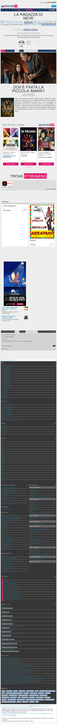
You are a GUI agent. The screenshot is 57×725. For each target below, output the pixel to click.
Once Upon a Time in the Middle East (9, 558)
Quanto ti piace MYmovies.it (8, 360)
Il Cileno (3, 496)
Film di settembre (5, 396)
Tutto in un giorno (45, 157)
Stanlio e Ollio (4, 614)
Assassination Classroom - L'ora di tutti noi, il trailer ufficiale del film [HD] (17, 676)
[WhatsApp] (22, 30)
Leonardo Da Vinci (13, 695)
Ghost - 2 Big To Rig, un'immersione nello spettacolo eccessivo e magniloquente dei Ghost (21, 681)
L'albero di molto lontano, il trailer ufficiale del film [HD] (13, 667)
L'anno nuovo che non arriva (9, 156)
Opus (3, 693)
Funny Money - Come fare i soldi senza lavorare (11, 626)
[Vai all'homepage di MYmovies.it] (9, 7)
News (12, 51)
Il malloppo (31, 501)
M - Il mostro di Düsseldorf (35, 549)
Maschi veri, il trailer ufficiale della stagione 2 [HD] (12, 674)
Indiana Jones (25, 697)
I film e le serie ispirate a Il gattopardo (14, 693)
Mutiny (30, 535)
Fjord (2, 533)
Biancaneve (26, 693)
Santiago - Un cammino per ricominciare (10, 519)
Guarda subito (10, 164)
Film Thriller (4, 428)
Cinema (7, 706)
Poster (40, 51)
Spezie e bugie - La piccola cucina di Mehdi (38, 528)
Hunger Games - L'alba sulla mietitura (9, 517)
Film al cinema (4, 391)
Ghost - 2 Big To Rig (9, 600)
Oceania (6, 578)
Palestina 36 (4, 529)
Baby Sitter (47, 693)
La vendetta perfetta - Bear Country (9, 492)
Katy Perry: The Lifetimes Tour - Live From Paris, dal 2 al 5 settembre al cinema (18, 665)
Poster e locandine (7, 346)
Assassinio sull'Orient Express (8, 649)
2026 (6, 365)
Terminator (32, 701)
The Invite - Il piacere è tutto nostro (9, 514)
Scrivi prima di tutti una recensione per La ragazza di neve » (17, 341)
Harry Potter (47, 697)
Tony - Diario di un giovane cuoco (8, 489)
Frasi (49, 51)
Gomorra (15, 691)
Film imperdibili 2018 (6, 384)
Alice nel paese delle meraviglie (8, 701)
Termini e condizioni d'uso (30, 713)
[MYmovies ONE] (46, 125)
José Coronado (46, 21)
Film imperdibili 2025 (6, 367)
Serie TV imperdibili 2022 (7, 410)
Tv (42, 706)
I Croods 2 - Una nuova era (7, 645)
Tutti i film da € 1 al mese (13, 125)
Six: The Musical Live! (6, 569)
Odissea (6, 581)
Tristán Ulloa (10, 23)
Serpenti (31, 538)
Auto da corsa (14, 697)
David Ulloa (10, 21)
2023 (38, 24)
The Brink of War (5, 572)
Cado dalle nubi (4, 638)
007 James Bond (5, 697)
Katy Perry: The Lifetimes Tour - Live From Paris (39, 496)
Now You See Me (30, 691)
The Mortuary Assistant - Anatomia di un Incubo (39, 513)
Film (17, 706)
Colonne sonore (19, 707)
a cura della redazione (7, 336)
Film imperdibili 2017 (6, 386)
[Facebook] (13, 30)
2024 (12, 365)
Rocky (37, 701)
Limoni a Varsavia (5, 494)
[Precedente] (3, 225)
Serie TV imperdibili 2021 (7, 413)
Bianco (2, 550)
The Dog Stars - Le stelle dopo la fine (9, 487)
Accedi (54, 6)
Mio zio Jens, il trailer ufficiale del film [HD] (10, 662)
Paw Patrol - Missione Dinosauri (36, 524)
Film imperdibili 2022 (6, 374)
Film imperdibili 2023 (6, 372)
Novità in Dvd (4, 398)
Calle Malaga (4, 526)
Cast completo (28, 23)
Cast (7, 51)
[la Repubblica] (48, 3)
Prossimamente (5, 707)
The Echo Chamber (33, 533)
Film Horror (3, 430)
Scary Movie (9, 691)
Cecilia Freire (19, 23)
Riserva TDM (41, 713)
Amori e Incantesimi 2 (34, 531)
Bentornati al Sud (5, 536)
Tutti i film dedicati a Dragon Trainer (47, 691)
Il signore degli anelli (49, 699)
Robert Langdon (39, 697)
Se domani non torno (6, 545)
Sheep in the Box (5, 499)
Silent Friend (32, 503)
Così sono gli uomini (5, 562)
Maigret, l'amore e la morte (7, 565)
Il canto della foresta (5, 548)
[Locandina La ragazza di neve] (7, 116)
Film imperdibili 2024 (6, 370)
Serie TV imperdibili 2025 (7, 403)
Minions (3, 691)
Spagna (34, 24)
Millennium (4, 699)
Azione (2, 435)
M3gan (36, 691)
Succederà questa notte (6, 543)
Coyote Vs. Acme (33, 492)
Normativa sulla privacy (17, 713)
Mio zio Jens (4, 555)
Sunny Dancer (32, 494)
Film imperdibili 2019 (6, 381)
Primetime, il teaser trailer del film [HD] (9, 660)
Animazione (4, 432)
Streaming (54, 51)
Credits (3, 713)
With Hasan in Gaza (33, 552)
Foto (44, 51)
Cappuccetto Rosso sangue (7, 630)
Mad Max (19, 701)
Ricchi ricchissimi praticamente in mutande (10, 634)
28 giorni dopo (22, 691)
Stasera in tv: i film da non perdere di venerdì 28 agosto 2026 (14, 672)
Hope (2, 531)
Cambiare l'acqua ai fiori (6, 540)
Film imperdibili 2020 (6, 379)
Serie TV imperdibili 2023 (7, 408)
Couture (3, 501)
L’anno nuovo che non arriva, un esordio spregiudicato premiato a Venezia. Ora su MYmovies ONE (23, 679)
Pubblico (22, 51)
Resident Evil (4, 524)
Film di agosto (4, 393)
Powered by (48, 189)
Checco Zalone (33, 693)
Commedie (3, 425)
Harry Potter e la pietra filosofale (8, 504)
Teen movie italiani (12, 699)
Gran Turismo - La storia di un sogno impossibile (12, 642)
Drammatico (27, 24)
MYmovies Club (28, 707)
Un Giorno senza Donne (34, 542)
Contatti (8, 713)
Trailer (12, 707)
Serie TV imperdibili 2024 (7, 406)
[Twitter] (16, 30)
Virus (19, 697)
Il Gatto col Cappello (5, 538)
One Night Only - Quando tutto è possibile (13, 593)
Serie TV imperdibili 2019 (7, 418)
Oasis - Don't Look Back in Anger (36, 540)
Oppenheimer (41, 693)
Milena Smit (37, 21)
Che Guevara (25, 701)
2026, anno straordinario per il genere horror (11, 684)
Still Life (3, 618)
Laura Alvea (19, 21)
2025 (9, 365)
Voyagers (3, 606)
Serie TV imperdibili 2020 (7, 415)
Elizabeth (3, 610)
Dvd (40, 706)
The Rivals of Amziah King (7, 567)
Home (3, 706)
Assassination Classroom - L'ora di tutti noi (10, 560)
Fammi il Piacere (33, 506)
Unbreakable (32, 697)
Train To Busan (32, 489)
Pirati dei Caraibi (43, 695)
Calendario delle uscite (6, 509)
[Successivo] (53, 225)
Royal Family (4, 695)
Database (12, 706)
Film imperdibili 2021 (6, 377)
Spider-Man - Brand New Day (10, 583)
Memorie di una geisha (6, 622)
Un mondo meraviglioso (34, 508)
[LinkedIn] (19, 30)
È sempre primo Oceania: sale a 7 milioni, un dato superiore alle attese (17, 669)
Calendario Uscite (23, 706)
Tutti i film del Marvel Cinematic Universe (35, 699)
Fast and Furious (21, 699)
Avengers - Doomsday (6, 521)
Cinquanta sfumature (33, 695)
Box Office (46, 706)
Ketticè (30, 511)
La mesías (24, 156)
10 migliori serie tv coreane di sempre (9, 420)
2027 (2, 365)
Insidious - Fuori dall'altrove (10, 590)
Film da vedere (4, 389)
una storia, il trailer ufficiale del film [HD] (10, 658)
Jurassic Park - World (23, 695)
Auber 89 (31, 545)
